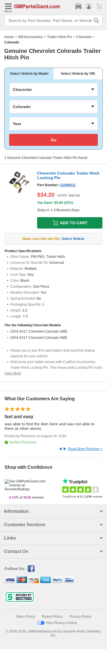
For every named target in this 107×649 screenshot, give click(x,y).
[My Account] (88, 6)
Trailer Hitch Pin (59, 37)
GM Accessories (30, 37)
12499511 (68, 185)
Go (53, 140)
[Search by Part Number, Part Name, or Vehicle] (96, 20)
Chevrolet (83, 37)
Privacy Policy (80, 617)
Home (9, 37)
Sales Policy (25, 617)
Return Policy (52, 617)
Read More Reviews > (85, 449)
